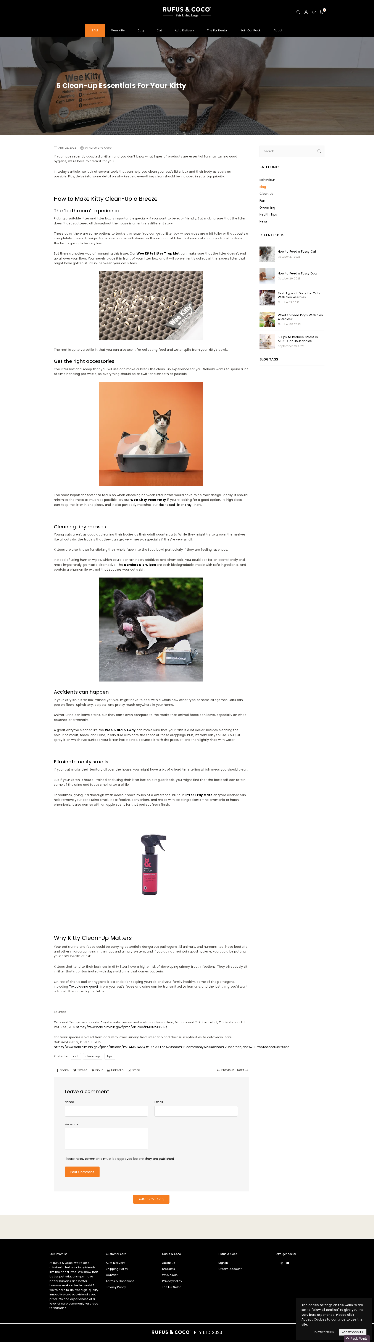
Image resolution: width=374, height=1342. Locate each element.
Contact (112, 1275)
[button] (322, 11)
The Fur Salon (172, 1287)
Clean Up (267, 193)
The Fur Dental (217, 30)
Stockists (168, 1269)
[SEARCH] (298, 11)
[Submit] (319, 151)
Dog (141, 30)
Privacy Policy (116, 1287)
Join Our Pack (250, 30)
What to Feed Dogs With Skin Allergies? (300, 317)
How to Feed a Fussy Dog (297, 273)
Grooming (267, 207)
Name (69, 1102)
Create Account (230, 1269)
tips (110, 1056)
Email (159, 1102)
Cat (159, 30)
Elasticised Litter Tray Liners (180, 505)
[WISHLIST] (314, 11)
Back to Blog (153, 1199)
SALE (95, 30)
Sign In (223, 1263)
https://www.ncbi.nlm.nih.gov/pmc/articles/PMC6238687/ (121, 1027)
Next (240, 1070)
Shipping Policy (117, 1269)
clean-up (92, 1056)
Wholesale (170, 1275)
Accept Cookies (352, 1332)
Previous (227, 1070)
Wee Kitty (118, 30)
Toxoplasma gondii (84, 986)
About (278, 30)
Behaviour (267, 180)
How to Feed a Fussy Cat (297, 251)
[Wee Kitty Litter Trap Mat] (151, 339)
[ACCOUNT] (306, 11)
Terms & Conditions (120, 1281)
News (264, 221)
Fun (262, 200)
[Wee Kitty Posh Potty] (151, 485)
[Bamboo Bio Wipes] (151, 680)
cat (76, 1056)
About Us (168, 1263)
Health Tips (268, 214)
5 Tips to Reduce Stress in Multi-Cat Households (298, 339)
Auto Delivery (184, 30)
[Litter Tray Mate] (151, 915)
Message (72, 1124)
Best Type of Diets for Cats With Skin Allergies (299, 295)
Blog (263, 187)
